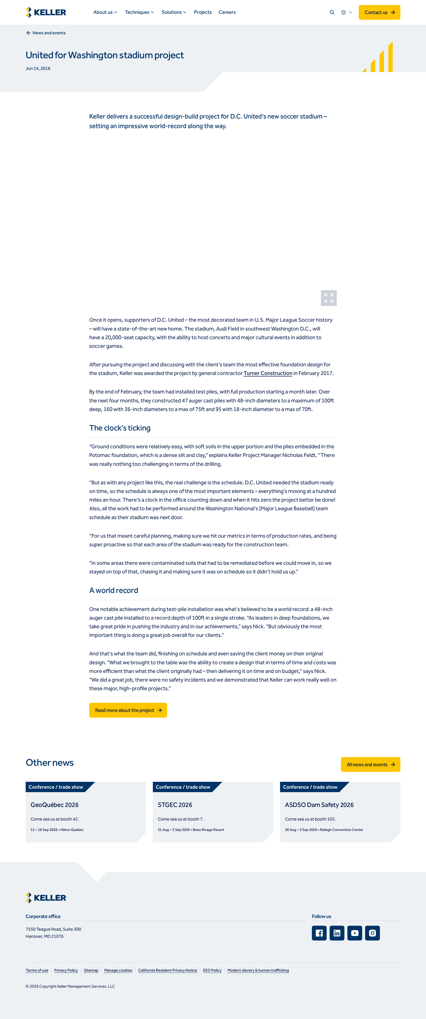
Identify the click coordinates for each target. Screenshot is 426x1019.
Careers (227, 12)
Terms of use (37, 970)
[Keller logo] (47, 12)
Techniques (137, 12)
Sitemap (91, 970)
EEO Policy (212, 970)
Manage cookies (118, 970)
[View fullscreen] (329, 298)
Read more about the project (124, 710)
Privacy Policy (66, 970)
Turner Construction (268, 373)
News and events (49, 33)
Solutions (172, 12)
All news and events (367, 764)
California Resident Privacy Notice (167, 970)
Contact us (376, 12)
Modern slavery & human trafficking (258, 970)
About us (103, 12)
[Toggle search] (332, 12)
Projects (203, 12)
